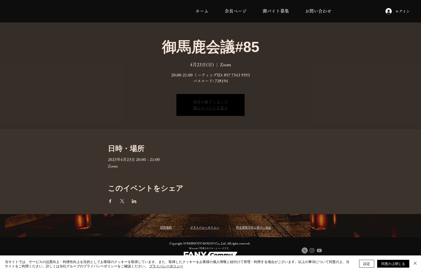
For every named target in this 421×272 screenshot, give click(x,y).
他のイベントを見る (210, 108)
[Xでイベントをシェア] (122, 201)
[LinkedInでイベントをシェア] (134, 201)
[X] (305, 250)
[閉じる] (415, 263)
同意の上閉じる (393, 263)
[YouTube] (319, 250)
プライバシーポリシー (166, 265)
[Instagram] (312, 250)
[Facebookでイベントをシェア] (110, 201)
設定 (366, 263)
